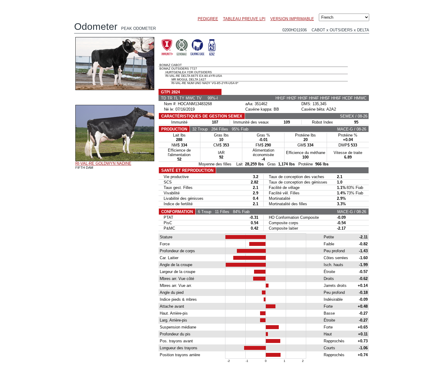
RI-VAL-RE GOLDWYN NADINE (103, 163)
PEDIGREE (208, 19)
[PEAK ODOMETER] (115, 88)
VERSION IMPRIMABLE (292, 19)
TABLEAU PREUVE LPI (244, 19)
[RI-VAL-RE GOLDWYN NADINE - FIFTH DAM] (115, 160)
